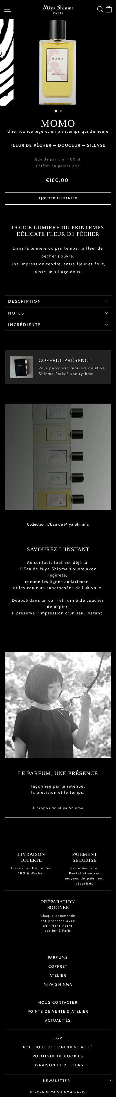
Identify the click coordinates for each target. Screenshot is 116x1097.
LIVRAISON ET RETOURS (58, 1065)
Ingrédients (24, 324)
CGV (57, 1038)
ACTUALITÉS (58, 1020)
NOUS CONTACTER (57, 1002)
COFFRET (58, 966)
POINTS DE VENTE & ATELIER (58, 1011)
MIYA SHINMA (58, 984)
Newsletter (56, 1080)
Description (24, 301)
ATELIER (58, 975)
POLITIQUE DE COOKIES (58, 1056)
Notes (16, 313)
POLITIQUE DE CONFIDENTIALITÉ (58, 1047)
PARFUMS (58, 957)
